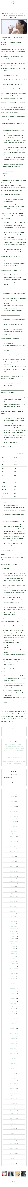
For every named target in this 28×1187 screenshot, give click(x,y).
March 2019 (13, 1016)
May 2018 (13, 1041)
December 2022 (13, 903)
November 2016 (13, 1085)
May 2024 (13, 861)
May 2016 (13, 1100)
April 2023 (13, 893)
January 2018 (13, 1051)
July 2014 (13, 1155)
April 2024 (13, 863)
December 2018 (13, 1023)
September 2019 (13, 1001)
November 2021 (13, 936)
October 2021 (13, 938)
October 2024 (13, 848)
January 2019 (13, 1021)
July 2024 (13, 856)
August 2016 (13, 1093)
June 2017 (13, 1068)
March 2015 (13, 1135)
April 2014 (13, 1163)
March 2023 (13, 896)
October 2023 (13, 878)
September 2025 (13, 821)
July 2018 (13, 1036)
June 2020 (13, 978)
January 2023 (13, 901)
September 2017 (13, 1060)
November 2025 (13, 816)
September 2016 (13, 1090)
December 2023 (13, 873)
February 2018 (13, 1048)
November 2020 (13, 966)
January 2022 (13, 931)
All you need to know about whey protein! (14, 17)
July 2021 (13, 946)
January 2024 (13, 871)
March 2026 (13, 806)
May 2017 (13, 1070)
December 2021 (13, 933)
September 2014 (13, 1150)
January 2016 (13, 1110)
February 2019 (13, 1018)
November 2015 (13, 1115)
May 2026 (13, 801)
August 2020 (13, 973)
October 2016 (13, 1088)
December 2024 (13, 843)
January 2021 (13, 961)
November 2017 (13, 1056)
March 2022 (13, 926)
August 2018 (13, 1033)
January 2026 (13, 811)
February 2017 (13, 1078)
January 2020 (13, 991)
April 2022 (13, 923)
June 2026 (13, 799)
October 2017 (13, 1058)
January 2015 (13, 1140)
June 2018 (13, 1038)
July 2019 (13, 1006)
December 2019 (13, 993)
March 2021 (13, 956)
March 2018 (13, 1046)
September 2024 (13, 851)
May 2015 (13, 1130)
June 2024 (13, 858)
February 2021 (13, 958)
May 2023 (13, 891)
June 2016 (13, 1098)
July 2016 (13, 1095)
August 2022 (13, 913)
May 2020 (13, 981)
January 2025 (13, 841)
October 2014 (13, 1148)
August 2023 (13, 883)
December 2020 (13, 963)
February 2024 (13, 868)
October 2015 (13, 1118)
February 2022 (13, 928)
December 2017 (13, 1053)
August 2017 (13, 1063)
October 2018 (13, 1028)
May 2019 (13, 1011)
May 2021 (13, 951)
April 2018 (13, 1043)
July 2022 (13, 916)
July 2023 (13, 886)
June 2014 (13, 1158)
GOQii (14, 2)
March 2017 (13, 1075)
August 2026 (13, 794)
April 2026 (13, 804)
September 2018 (13, 1031)
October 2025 (13, 818)
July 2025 (13, 826)
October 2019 (13, 998)
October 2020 (13, 968)
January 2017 (13, 1080)
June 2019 (13, 1008)
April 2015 (13, 1133)
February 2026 (13, 809)
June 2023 (13, 888)
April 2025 (13, 833)
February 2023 (13, 898)
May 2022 (13, 921)
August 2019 (13, 1003)
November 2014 (13, 1145)
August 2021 (13, 943)
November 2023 (13, 876)
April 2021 (13, 953)
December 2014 (13, 1143)
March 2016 (13, 1105)
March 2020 (13, 986)
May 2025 (13, 831)
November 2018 (13, 1026)
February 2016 (13, 1108)
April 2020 (13, 983)
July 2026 (13, 796)
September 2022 (13, 911)
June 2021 (13, 948)
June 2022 (13, 918)
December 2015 (13, 1113)
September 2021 (13, 941)
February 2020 (13, 988)
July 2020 (13, 976)
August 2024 (13, 853)
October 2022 (13, 908)
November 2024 (13, 846)
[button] (14, 11)
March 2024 (13, 866)
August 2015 (13, 1123)
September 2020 (13, 971)
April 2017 (13, 1073)
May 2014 (13, 1160)
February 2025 (13, 838)
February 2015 (13, 1138)
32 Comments (23, 13)
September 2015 (13, 1120)
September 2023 (13, 881)
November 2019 (13, 996)
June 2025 (13, 828)
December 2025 (13, 813)
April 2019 (13, 1013)
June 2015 (13, 1128)
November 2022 (13, 906)
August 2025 (13, 823)
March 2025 (13, 836)
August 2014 (13, 1153)
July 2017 (13, 1065)
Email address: (14, 774)
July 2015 (13, 1125)
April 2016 (13, 1103)
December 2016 (13, 1083)
